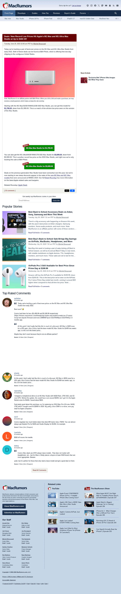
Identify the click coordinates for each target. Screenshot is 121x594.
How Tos (45, 13)
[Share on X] (67, 190)
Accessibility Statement (9, 580)
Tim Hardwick (26, 539)
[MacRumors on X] (99, 5)
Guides (34, 13)
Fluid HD (33, 583)
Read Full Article (34, 233)
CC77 (16, 417)
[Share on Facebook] (72, 190)
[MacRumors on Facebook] (95, 5)
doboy (16, 446)
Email (3, 527)
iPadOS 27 (71, 18)
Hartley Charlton (7, 547)
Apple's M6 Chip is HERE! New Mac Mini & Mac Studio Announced (70, 504)
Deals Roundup (50, 178)
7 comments (45, 260)
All (117, 18)
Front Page (9, 13)
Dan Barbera (6, 555)
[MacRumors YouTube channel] (106, 5)
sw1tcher (17, 298)
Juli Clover (5, 531)
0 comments (45, 233)
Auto (38, 583)
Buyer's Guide (69, 13)
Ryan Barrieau (26, 555)
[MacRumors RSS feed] (113, 5)
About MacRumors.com (14, 506)
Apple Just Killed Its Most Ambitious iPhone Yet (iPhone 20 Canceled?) (70, 530)
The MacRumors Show (100, 489)
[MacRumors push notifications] (110, 5)
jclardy (16, 373)
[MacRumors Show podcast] (87, 5)
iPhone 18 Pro (34, 18)
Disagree (30, 337)
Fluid (28, 583)
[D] (7, 454)
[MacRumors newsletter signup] (117, 5)
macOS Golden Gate (87, 18)
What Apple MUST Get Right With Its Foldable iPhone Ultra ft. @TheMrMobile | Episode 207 (107, 496)
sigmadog (18, 391)
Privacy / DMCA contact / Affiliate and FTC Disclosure (17, 576)
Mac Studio (20, 18)
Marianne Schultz (27, 547)
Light (42, 583)
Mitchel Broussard (39, 44)
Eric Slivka (25, 523)
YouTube (55, 489)
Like (25, 337)
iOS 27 (59, 18)
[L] (7, 441)
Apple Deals (22, 185)
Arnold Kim (5, 523)
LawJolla (17, 432)
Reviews (56, 13)
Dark (46, 583)
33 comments (10, 190)
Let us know (76, 5)
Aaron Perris (25, 563)
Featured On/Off (8, 583)
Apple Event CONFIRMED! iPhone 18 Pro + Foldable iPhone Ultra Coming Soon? (69, 496)
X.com (8, 527)
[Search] (116, 13)
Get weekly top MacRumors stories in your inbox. (39, 196)
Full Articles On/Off (19, 583)
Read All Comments (39, 470)
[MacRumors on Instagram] (91, 5)
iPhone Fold (48, 18)
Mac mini (8, 18)
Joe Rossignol (26, 531)
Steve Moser (6, 563)
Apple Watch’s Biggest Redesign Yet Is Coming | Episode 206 (105, 504)
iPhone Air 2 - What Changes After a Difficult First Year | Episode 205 (106, 513)
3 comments (45, 286)
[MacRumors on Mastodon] (102, 5)
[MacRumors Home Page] (17, 5)
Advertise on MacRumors (14, 513)
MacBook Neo (104, 18)
